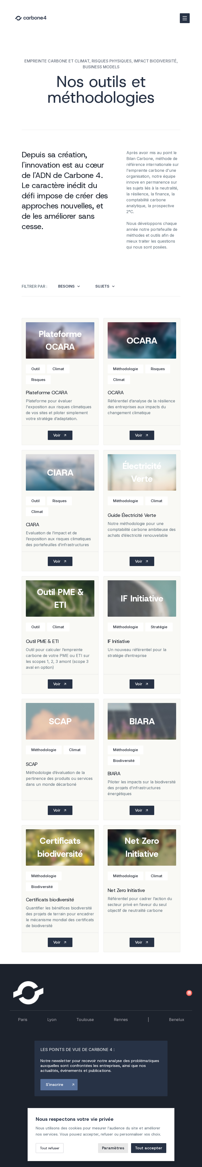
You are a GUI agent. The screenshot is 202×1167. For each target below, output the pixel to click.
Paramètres (113, 1148)
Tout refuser (49, 1148)
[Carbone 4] (28, 993)
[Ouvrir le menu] (185, 18)
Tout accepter (148, 1148)
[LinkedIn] (189, 993)
